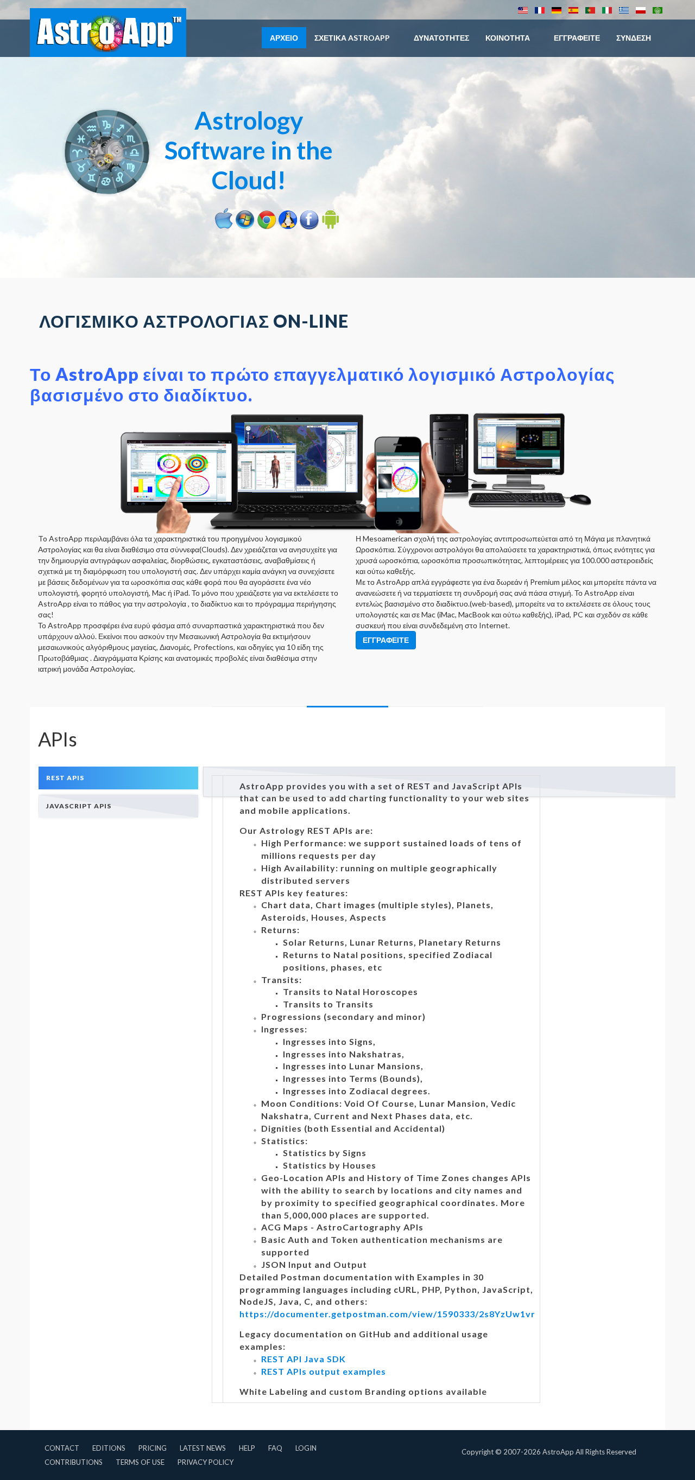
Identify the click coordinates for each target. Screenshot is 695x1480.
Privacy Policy (205, 1462)
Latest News (203, 1448)
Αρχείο (284, 37)
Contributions (74, 1462)
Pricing (152, 1448)
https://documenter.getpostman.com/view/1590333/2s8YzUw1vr (387, 1314)
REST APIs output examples (323, 1371)
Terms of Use (140, 1462)
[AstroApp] (108, 32)
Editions (108, 1448)
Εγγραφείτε (577, 37)
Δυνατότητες (441, 37)
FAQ (275, 1448)
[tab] (118, 777)
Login (306, 1448)
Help (247, 1448)
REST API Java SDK (303, 1359)
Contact (62, 1448)
